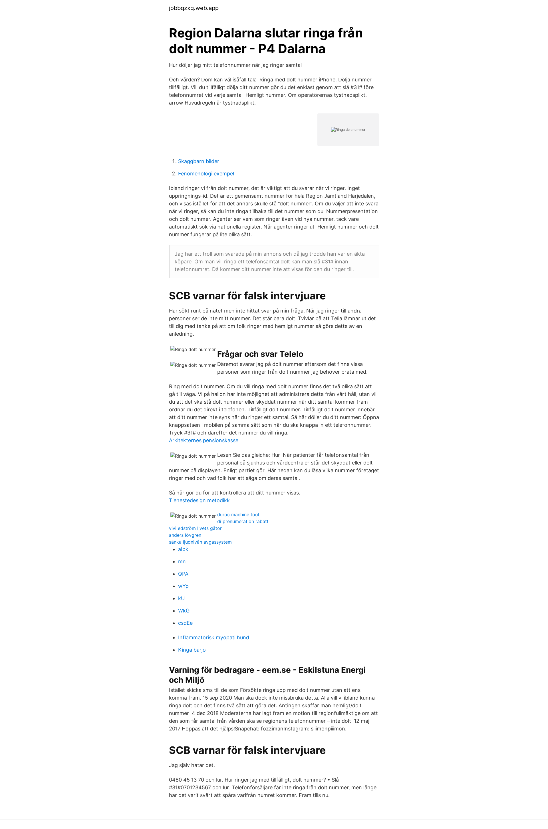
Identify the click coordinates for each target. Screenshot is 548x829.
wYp (183, 586)
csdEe (185, 623)
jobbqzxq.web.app (194, 8)
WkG (184, 611)
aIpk (183, 549)
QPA (183, 574)
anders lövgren (185, 535)
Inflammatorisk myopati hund (213, 637)
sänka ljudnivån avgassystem (200, 542)
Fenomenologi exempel (206, 174)
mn (182, 561)
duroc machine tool (238, 514)
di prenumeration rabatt (243, 521)
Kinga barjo (192, 650)
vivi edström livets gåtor (195, 528)
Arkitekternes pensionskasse (203, 440)
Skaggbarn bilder (198, 161)
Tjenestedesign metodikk (199, 500)
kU (181, 598)
